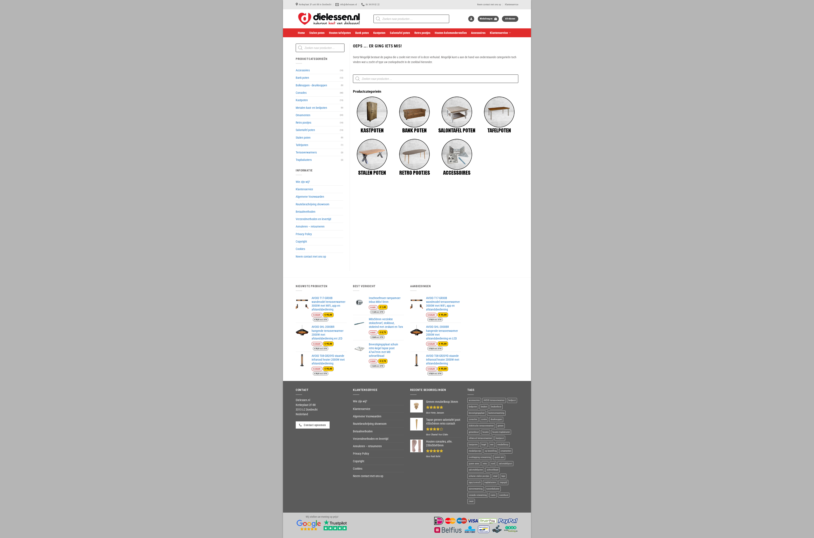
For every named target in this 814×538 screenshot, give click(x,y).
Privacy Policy (304, 234)
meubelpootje (475, 451)
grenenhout (474, 432)
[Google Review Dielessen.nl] (309, 525)
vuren (493, 495)
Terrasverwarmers (306, 152)
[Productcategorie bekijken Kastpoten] (372, 115)
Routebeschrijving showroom (312, 204)
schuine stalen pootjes (479, 476)
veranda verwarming (478, 495)
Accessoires (478, 32)
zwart (471, 501)
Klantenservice (511, 4)
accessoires (474, 400)
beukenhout (496, 406)
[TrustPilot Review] (335, 525)
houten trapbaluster (501, 432)
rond (493, 463)
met (491, 444)
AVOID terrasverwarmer (494, 400)
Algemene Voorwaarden (310, 196)
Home (301, 32)
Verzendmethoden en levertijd (313, 219)
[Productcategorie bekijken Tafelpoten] (499, 115)
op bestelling (491, 451)
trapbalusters (490, 482)
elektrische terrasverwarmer (481, 425)
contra (484, 419)
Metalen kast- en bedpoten (311, 107)
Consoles (301, 92)
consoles (473, 419)
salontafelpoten (476, 469)
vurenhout (503, 495)
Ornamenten (303, 115)
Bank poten (362, 32)
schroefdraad (492, 469)
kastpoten (473, 444)
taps (503, 476)
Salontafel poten (400, 32)
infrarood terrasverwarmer (480, 438)
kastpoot (500, 438)
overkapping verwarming (480, 457)
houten (485, 432)
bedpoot (512, 400)
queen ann (499, 457)
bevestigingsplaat (477, 413)
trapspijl (503, 482)
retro (485, 463)
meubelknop (502, 444)
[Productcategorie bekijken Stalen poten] (372, 157)
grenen (500, 425)
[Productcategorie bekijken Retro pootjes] (414, 157)
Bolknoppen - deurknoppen (311, 85)
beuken (484, 406)
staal (495, 476)
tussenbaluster (492, 488)
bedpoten (473, 406)
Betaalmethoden (305, 211)
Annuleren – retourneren (310, 226)
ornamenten (505, 451)
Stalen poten (317, 32)
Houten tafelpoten (340, 32)
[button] (471, 19)
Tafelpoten (302, 145)
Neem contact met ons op (489, 4)
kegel (483, 444)
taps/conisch (475, 482)
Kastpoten (379, 32)
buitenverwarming (496, 413)
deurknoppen (496, 419)
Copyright (301, 241)
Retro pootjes (422, 32)
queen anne (474, 463)
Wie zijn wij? (303, 181)
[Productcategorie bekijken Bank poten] (414, 115)
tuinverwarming (475, 488)
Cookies (300, 249)
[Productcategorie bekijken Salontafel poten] (457, 115)
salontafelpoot (505, 463)
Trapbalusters (304, 159)
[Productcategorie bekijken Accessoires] (457, 157)
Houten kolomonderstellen (451, 32)
